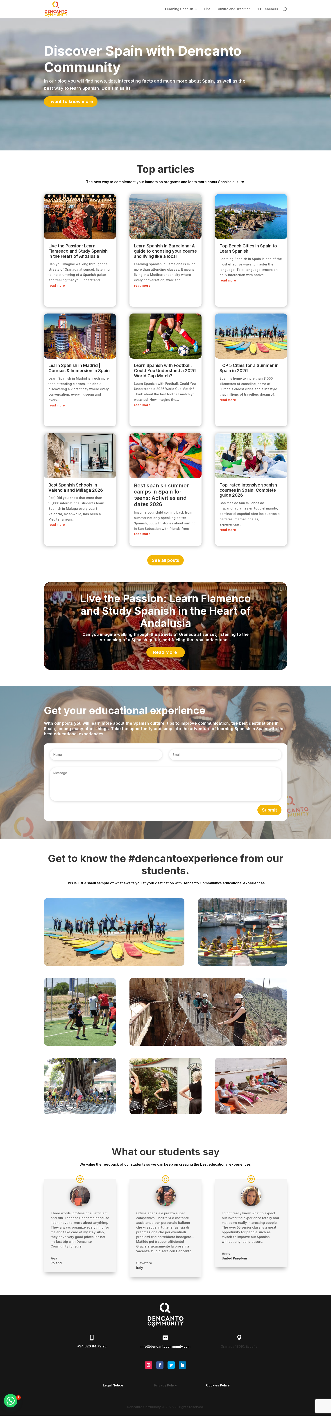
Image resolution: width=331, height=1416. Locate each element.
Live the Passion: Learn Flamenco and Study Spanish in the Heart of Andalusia (78, 251)
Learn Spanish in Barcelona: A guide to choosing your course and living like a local (165, 251)
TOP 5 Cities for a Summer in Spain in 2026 (249, 368)
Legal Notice (113, 1385)
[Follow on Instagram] (148, 1365)
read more (56, 285)
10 (183, 661)
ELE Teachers (267, 9)
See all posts (165, 560)
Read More (165, 652)
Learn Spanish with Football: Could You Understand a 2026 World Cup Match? (165, 370)
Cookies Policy (218, 1385)
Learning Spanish (179, 9)
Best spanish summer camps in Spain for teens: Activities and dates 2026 (161, 494)
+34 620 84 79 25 (92, 1346)
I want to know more (70, 101)
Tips (207, 9)
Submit (269, 810)
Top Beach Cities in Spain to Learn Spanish (248, 248)
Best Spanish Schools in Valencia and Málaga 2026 (75, 487)
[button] (10, 1400)
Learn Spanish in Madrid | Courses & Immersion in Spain (79, 368)
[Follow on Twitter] (171, 1365)
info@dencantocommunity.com (165, 1346)
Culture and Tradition (233, 9)
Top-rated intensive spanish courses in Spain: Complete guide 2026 (248, 490)
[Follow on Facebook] (159, 1365)
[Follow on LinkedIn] (182, 1365)
